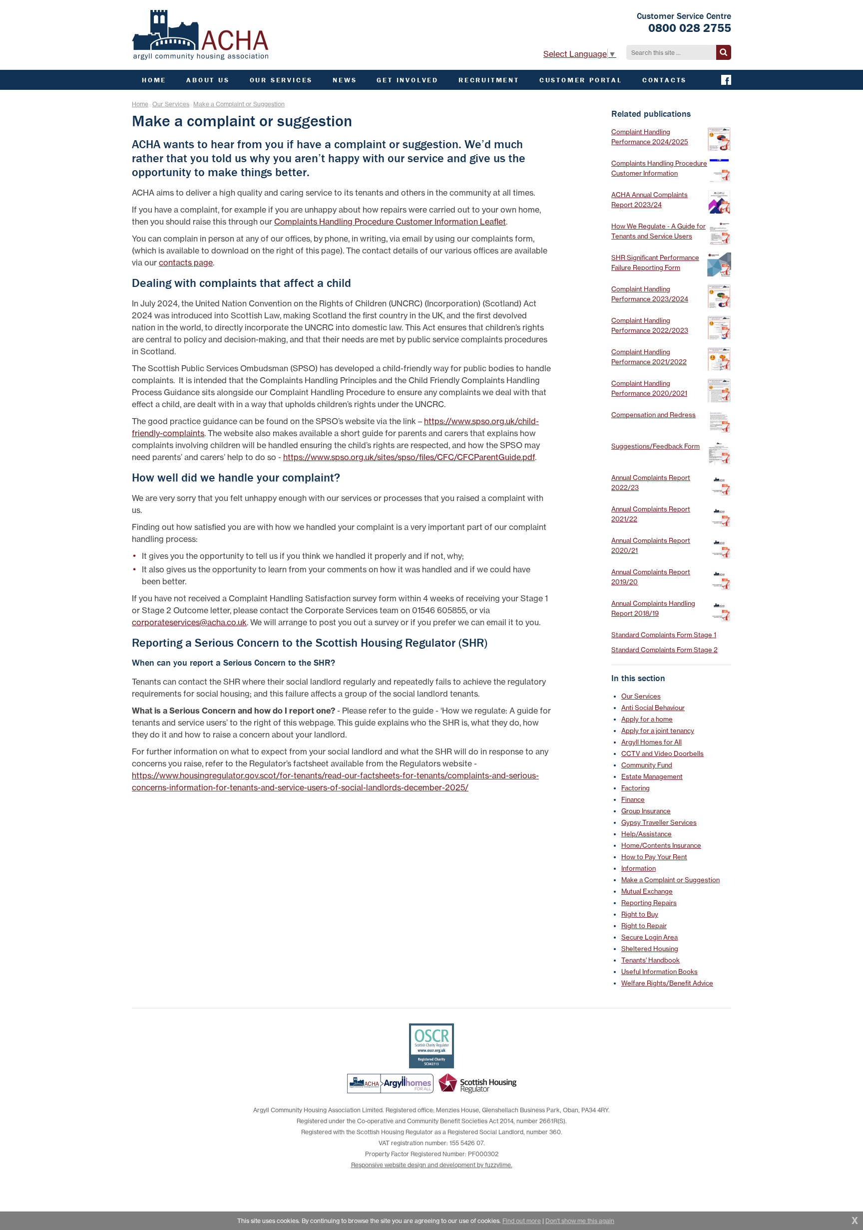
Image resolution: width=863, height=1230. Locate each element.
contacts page (186, 262)
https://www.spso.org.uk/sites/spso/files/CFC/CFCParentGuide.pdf (409, 457)
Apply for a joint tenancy (657, 731)
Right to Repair (644, 926)
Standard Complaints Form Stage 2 (664, 650)
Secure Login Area (649, 937)
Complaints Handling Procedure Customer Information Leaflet (390, 222)
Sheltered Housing (649, 949)
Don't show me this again (579, 1221)
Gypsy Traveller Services (659, 822)
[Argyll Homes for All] (390, 1083)
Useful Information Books (659, 972)
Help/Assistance (646, 834)
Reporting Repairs (649, 903)
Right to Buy (639, 914)
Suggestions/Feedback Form (655, 446)
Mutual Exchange (647, 891)
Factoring (635, 788)
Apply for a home (647, 719)
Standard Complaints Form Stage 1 (663, 635)
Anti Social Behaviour (653, 708)
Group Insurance (646, 811)
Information (638, 868)
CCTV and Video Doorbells (662, 753)
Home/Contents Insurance (661, 845)
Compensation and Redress (653, 415)
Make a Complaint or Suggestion (239, 104)
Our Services (170, 104)
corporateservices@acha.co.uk (189, 622)
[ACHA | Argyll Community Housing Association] (200, 35)
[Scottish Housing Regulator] (477, 1083)
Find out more (521, 1221)
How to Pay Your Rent (654, 857)
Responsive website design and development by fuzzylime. (431, 1165)
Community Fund (646, 765)
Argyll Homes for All (651, 742)
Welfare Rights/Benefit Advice (667, 983)
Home (140, 104)
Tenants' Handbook (650, 960)
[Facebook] (726, 80)
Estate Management (652, 776)
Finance (633, 799)
